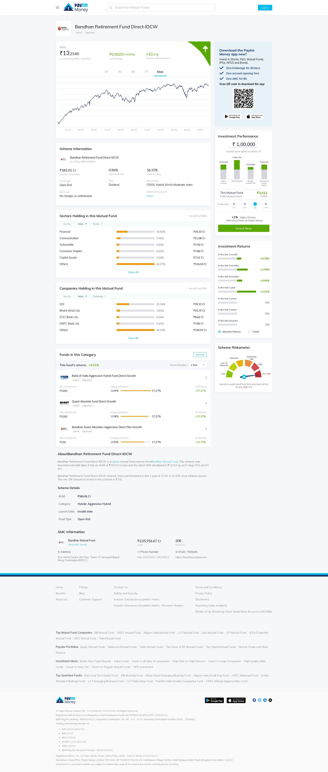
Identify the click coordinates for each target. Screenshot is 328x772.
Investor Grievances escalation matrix (136, 599)
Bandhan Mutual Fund (164, 461)
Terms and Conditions (208, 587)
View (150, 196)
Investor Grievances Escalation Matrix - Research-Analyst (148, 605)
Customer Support (90, 599)
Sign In (265, 7)
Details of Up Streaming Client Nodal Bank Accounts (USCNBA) (233, 611)
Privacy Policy (203, 593)
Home (59, 587)
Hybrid (115, 461)
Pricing (83, 587)
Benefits (61, 593)
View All (200, 354)
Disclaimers (202, 599)
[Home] (74, 7)
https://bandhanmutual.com (190, 557)
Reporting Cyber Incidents (211, 605)
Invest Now (244, 228)
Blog (81, 593)
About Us (61, 599)
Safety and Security (126, 593)
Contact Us (121, 587)
